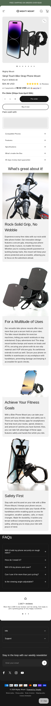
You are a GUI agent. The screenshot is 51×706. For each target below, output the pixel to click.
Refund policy (10, 693)
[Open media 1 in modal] (44, 21)
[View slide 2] (25, 613)
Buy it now (25, 107)
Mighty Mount (8, 71)
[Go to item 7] (34, 66)
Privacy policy (20, 693)
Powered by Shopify (34, 689)
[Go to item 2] (19, 66)
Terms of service (30, 693)
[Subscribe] (44, 663)
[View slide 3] (28, 613)
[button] (25, 88)
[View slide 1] (22, 613)
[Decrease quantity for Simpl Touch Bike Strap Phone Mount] (4, 99)
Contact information (25, 695)
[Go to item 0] (17, 66)
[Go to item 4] (25, 66)
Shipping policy (40, 693)
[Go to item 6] (31, 66)
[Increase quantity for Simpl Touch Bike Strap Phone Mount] (15, 99)
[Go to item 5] (28, 66)
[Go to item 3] (22, 66)
